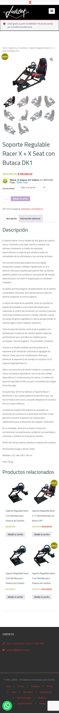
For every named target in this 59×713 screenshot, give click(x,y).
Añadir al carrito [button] (15, 534)
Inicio (4, 48)
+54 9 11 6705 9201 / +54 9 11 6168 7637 (25, 644)
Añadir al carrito (20, 199)
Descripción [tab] (11, 218)
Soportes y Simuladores (18, 48)
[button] (52, 11)
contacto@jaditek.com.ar (18, 650)
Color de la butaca (8, 188)
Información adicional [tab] (30, 218)
